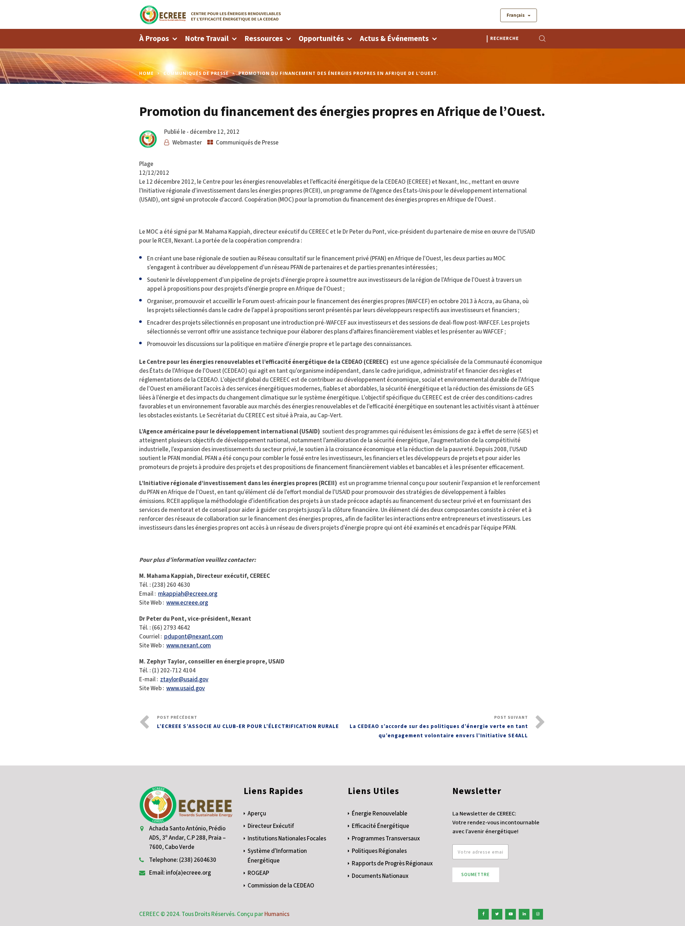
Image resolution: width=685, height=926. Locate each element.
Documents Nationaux (380, 876)
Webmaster (187, 142)
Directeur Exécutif (271, 826)
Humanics (276, 914)
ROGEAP (258, 873)
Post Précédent (248, 722)
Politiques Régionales (379, 851)
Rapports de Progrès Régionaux (392, 863)
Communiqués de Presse (196, 73)
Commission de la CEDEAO (281, 885)
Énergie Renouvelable (379, 813)
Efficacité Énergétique (380, 826)
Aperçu (257, 813)
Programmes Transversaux (386, 838)
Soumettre (475, 874)
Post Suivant (439, 726)
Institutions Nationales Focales (287, 838)
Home (146, 73)
